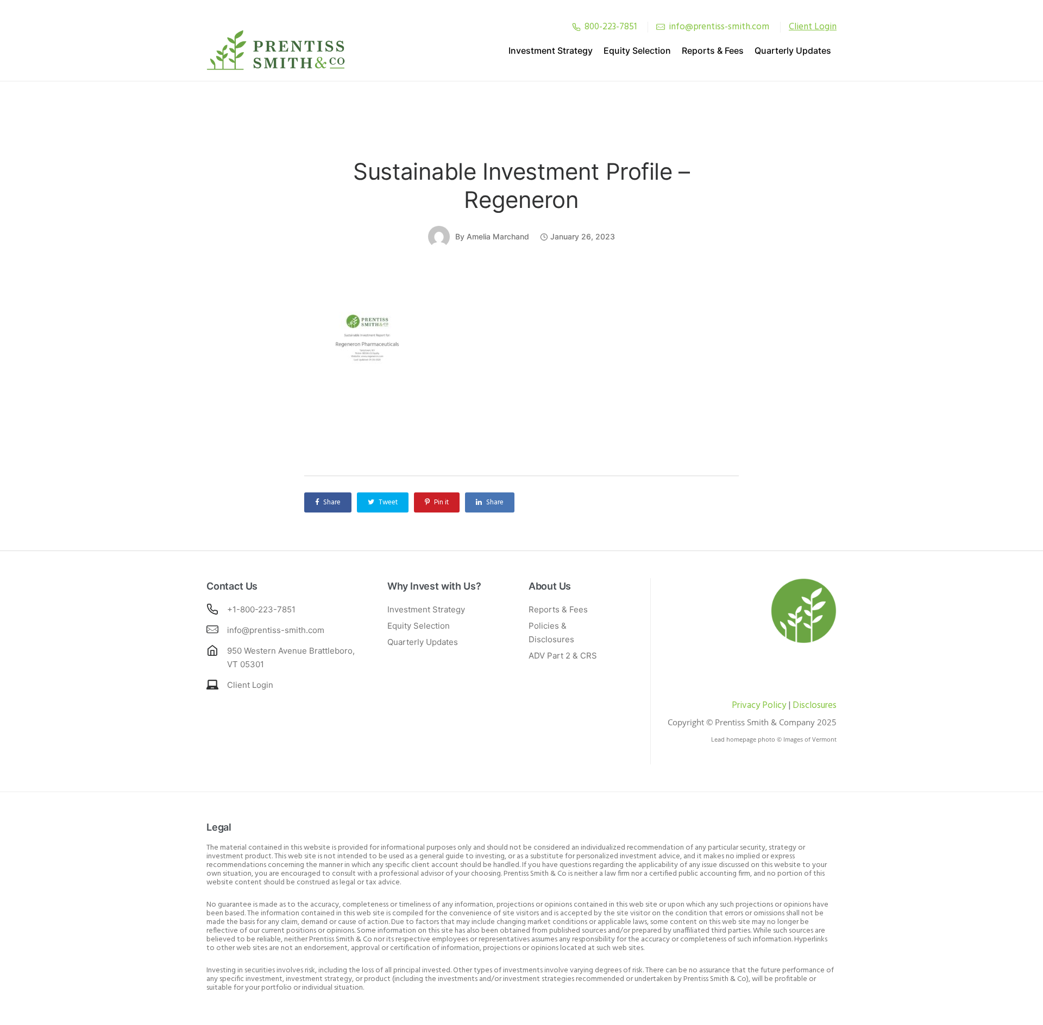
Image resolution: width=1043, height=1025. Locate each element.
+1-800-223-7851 (261, 609)
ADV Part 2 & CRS (563, 655)
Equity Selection (637, 50)
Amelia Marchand (498, 236)
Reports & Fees (713, 50)
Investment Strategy (550, 50)
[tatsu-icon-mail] (660, 26)
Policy (773, 705)
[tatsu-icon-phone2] (576, 26)
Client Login (250, 685)
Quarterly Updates (793, 50)
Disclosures (815, 705)
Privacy (746, 705)
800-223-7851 (611, 27)
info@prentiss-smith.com (719, 27)
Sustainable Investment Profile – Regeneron (521, 185)
